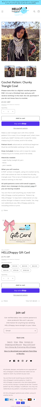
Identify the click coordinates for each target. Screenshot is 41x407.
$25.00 (34, 266)
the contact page (28, 186)
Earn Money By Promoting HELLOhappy (20, 347)
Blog (21, 342)
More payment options (20, 128)
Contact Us (28, 342)
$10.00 (14, 266)
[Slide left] (2, 72)
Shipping (3, 104)
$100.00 (26, 270)
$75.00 (15, 270)
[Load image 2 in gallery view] (20, 71)
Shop (16, 342)
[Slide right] (39, 72)
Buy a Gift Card (29, 344)
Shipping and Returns (13, 344)
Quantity (4, 107)
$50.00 (5, 270)
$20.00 (24, 266)
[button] (2, 11)
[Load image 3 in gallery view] (31, 71)
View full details (31, 301)
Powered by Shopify (25, 406)
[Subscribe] (35, 331)
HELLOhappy (17, 406)
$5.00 (5, 266)
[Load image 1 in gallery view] (10, 71)
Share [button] (6, 210)
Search (9, 342)
